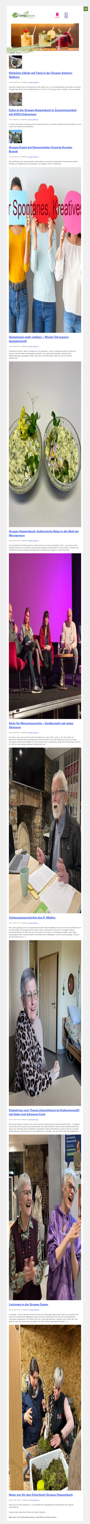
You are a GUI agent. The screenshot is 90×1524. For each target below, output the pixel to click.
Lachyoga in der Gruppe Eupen (28, 1304)
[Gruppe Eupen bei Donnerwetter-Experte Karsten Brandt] (45, 136)
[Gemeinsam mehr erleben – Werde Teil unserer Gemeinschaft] (45, 250)
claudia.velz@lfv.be (34, 82)
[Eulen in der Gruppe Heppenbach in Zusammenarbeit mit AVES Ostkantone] (45, 99)
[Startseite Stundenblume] (66, 15)
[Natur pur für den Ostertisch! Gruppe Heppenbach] (45, 1407)
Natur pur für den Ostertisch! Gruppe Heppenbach (41, 1495)
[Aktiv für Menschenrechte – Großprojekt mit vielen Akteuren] (45, 636)
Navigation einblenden (86, 9)
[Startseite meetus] (57, 15)
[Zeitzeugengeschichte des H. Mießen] (45, 830)
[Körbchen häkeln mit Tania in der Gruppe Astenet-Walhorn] (45, 62)
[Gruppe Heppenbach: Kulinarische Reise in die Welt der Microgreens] (45, 444)
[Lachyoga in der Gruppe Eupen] (45, 1217)
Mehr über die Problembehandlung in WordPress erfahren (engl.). (33, 1517)
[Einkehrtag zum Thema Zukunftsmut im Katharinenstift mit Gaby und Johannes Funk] (45, 1023)
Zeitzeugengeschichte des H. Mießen (32, 917)
